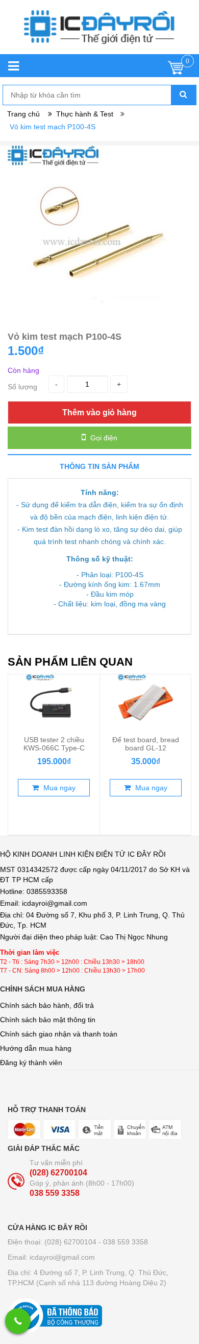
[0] (176, 70)
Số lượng (22, 387)
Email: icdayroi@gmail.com (51, 1257)
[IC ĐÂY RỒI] (99, 32)
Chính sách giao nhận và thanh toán (58, 1034)
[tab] (99, 466)
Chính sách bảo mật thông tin (47, 1020)
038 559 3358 (55, 1193)
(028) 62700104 (58, 1172)
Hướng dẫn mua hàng (35, 1048)
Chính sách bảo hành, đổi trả (47, 1005)
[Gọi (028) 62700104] (18, 1321)
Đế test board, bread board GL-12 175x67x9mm (145, 748)
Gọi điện (102, 438)
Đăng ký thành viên (31, 1062)
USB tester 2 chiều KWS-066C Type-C (54, 744)
